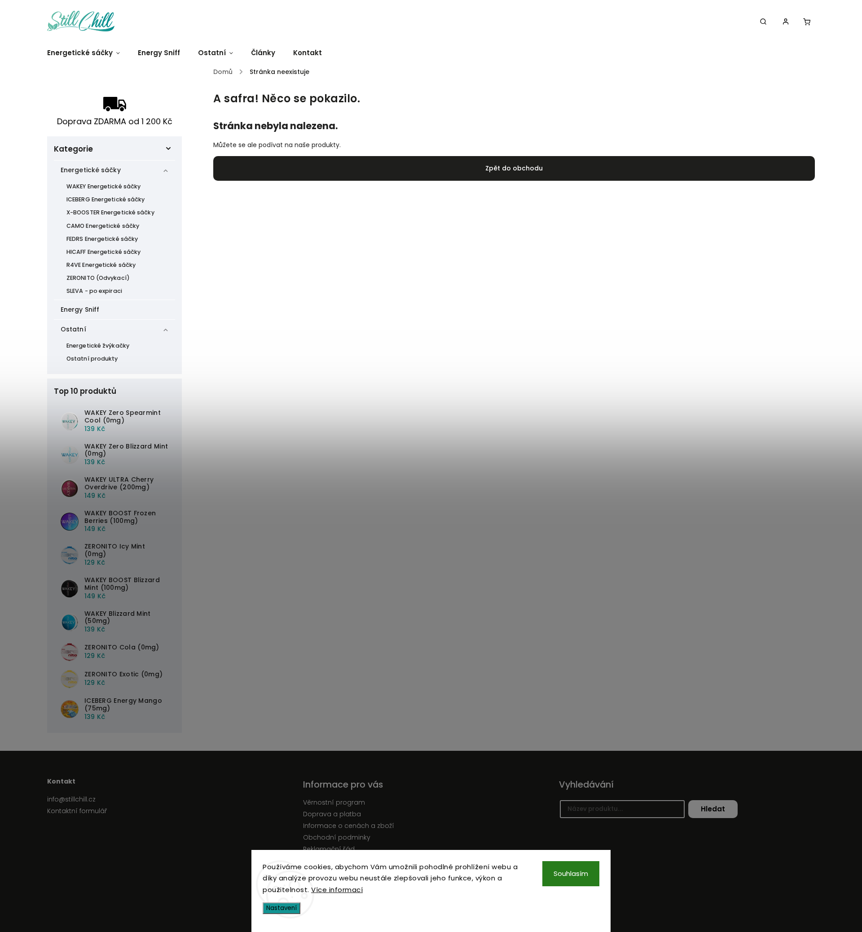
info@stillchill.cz (71, 799)
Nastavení (281, 908)
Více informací (337, 889)
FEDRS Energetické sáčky (102, 239)
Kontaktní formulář (77, 810)
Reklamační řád (329, 849)
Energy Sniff (80, 309)
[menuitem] (88, 53)
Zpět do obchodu (514, 168)
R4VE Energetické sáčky (101, 265)
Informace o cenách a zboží (348, 825)
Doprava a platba (332, 814)
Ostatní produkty (92, 358)
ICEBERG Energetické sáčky (105, 199)
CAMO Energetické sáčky (102, 226)
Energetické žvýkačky (97, 345)
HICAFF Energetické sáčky (103, 252)
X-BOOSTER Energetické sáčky (110, 212)
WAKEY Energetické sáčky (103, 186)
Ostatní (73, 329)
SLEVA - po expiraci (94, 291)
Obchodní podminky (336, 837)
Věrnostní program (334, 802)
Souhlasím (571, 873)
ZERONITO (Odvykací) (98, 278)
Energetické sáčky (91, 169)
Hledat (713, 809)
